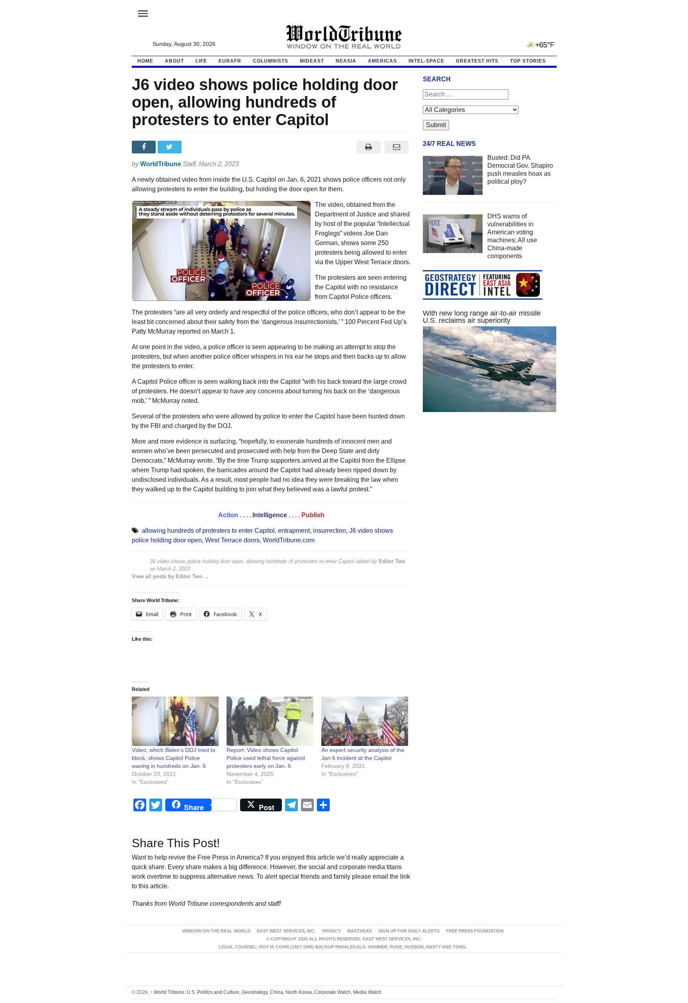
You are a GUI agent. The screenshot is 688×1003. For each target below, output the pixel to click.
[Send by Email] (397, 147)
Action (228, 515)
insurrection (329, 530)
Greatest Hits (477, 61)
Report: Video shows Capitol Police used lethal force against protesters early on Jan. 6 (266, 758)
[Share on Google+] (196, 147)
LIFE (201, 61)
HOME (145, 61)
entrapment (294, 530)
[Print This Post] (368, 147)
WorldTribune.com (289, 540)
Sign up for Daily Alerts (409, 930)
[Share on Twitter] (171, 147)
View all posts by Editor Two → (170, 576)
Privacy (331, 930)
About (174, 61)
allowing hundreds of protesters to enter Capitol (208, 530)
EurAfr (230, 61)
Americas (382, 61)
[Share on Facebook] (145, 147)
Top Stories (528, 61)
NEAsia (346, 61)
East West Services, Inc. (286, 930)
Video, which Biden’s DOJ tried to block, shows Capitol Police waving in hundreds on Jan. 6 (173, 758)
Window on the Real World (216, 930)
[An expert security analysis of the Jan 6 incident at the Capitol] (364, 721)
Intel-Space (426, 61)
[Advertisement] (490, 494)
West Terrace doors (232, 540)
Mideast (312, 61)
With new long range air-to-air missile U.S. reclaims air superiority (482, 316)
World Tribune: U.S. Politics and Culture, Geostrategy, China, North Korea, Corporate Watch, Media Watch (265, 992)
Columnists (270, 61)
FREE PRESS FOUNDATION (475, 930)
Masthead (359, 930)
